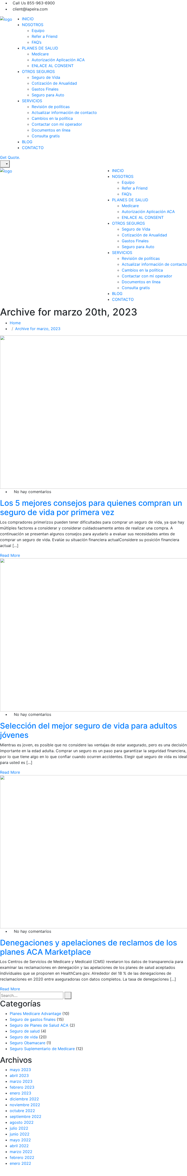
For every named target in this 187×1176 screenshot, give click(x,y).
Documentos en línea (51, 130)
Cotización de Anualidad (54, 83)
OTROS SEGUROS (38, 71)
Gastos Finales (45, 89)
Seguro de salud (25, 1031)
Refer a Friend (44, 36)
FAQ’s (36, 42)
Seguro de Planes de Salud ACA (39, 1025)
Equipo (38, 30)
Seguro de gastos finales (33, 1019)
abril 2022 (19, 1145)
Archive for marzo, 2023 (37, 328)
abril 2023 (19, 1075)
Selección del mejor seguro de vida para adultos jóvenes (88, 730)
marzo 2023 (21, 1081)
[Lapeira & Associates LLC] (6, 18)
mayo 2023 (20, 1069)
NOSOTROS (32, 24)
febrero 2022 (22, 1157)
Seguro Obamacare (27, 1042)
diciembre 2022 (24, 1098)
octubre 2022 (22, 1110)
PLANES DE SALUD (40, 48)
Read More (10, 555)
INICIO (28, 18)
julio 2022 (19, 1128)
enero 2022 (20, 1163)
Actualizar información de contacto (64, 112)
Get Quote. (10, 157)
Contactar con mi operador (57, 124)
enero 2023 (20, 1093)
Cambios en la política (52, 118)
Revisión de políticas (51, 106)
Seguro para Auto (48, 94)
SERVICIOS (32, 100)
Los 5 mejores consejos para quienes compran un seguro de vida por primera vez (91, 507)
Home (16, 322)
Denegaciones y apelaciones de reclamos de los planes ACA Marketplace (88, 947)
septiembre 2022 (25, 1116)
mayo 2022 (20, 1139)
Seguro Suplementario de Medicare (42, 1048)
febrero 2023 (22, 1087)
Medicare (40, 53)
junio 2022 (19, 1134)
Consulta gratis (46, 135)
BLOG (27, 141)
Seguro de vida (24, 1036)
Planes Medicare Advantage (35, 1013)
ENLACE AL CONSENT (53, 65)
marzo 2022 (21, 1151)
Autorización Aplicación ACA (58, 59)
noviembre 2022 (25, 1104)
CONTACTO (33, 147)
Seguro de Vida (46, 77)
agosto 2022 (22, 1122)
